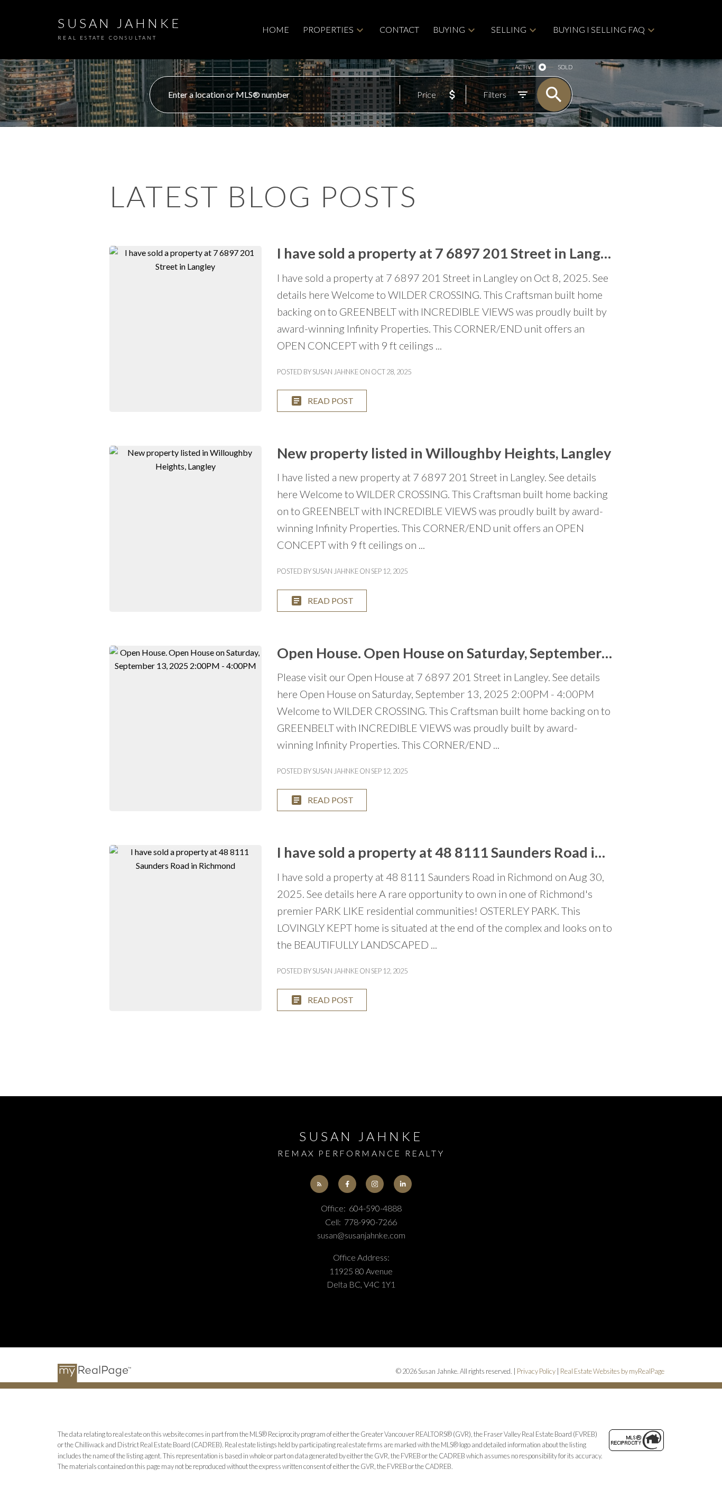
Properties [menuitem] (328, 29)
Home (275, 29)
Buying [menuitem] (449, 29)
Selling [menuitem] (508, 29)
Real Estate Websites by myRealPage (612, 1371)
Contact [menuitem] (399, 29)
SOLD (565, 66)
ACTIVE (524, 66)
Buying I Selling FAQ (599, 29)
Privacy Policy (536, 1371)
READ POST (331, 401)
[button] (319, 1184)
